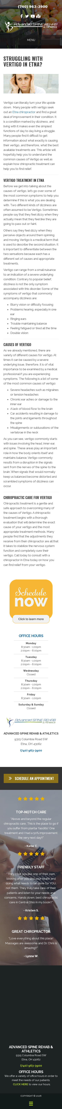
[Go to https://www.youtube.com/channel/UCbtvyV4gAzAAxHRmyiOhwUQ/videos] (32, 16)
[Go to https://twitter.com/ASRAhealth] (27, 16)
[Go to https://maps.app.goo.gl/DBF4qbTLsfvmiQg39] (38, 16)
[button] (31, 778)
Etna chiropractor (23, 112)
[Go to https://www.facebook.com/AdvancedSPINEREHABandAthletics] (21, 16)
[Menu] (31, 1103)
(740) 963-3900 (33, 6)
